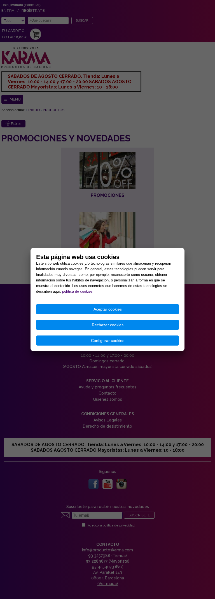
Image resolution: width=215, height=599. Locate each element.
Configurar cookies (107, 340)
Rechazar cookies (107, 325)
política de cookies (77, 291)
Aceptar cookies (108, 309)
